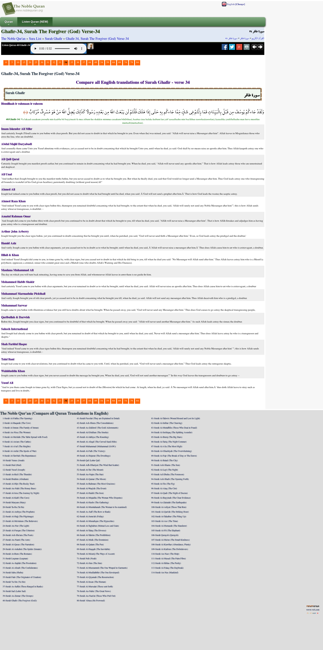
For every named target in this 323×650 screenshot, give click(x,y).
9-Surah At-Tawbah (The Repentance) (19, 455)
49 (95, 62)
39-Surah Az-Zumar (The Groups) (18, 595)
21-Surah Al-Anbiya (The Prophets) (19, 511)
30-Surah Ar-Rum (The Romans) (17, 553)
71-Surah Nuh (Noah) (86, 558)
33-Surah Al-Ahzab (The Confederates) (20, 567)
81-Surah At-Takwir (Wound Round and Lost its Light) (175, 418)
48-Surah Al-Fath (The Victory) (91, 450)
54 (101, 62)
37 (83, 62)
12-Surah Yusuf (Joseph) (14, 469)
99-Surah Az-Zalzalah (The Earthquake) (169, 502)
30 (42, 62)
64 (113, 62)
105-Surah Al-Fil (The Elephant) (165, 530)
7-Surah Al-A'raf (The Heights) (17, 446)
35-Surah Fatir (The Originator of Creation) (22, 576)
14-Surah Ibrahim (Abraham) (16, 478)
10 (18, 62)
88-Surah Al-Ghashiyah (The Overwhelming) (171, 450)
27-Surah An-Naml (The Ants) (16, 539)
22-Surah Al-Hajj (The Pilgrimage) (18, 516)
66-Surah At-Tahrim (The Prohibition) (93, 534)
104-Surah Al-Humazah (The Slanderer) (169, 525)
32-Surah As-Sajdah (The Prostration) (19, 562)
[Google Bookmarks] (239, 48)
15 (24, 62)
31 (48, 62)
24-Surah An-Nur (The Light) (16, 525)
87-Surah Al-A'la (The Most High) (166, 446)
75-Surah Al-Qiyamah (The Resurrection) (95, 576)
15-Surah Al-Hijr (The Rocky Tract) (19, 483)
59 (107, 62)
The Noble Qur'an (13, 38)
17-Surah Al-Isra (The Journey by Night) (21, 492)
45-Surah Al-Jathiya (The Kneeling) (93, 436)
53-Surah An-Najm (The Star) (90, 474)
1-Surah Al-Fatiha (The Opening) (17, 418)
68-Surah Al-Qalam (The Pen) (90, 544)
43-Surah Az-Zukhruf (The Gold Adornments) (97, 427)
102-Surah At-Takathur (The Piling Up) (168, 516)
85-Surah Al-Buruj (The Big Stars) (166, 436)
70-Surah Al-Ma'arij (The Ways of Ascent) (96, 553)
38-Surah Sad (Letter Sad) (14, 590)
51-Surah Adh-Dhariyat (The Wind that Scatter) (98, 464)
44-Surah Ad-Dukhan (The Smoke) (92, 432)
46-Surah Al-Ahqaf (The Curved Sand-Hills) (97, 441)
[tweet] (232, 48)
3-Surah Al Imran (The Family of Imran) (21, 427)
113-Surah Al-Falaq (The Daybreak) (167, 567)
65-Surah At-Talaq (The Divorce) (91, 530)
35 (71, 62)
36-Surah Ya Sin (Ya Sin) (14, 581)
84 (137, 62)
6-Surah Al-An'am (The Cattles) (17, 441)
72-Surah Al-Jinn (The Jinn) (89, 562)
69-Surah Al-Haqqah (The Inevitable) (93, 548)
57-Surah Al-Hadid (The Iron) (90, 492)
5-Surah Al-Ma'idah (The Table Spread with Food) (25, 436)
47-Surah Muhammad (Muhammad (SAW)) (96, 446)
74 (125, 62)
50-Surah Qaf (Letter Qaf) (88, 460)
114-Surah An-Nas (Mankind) (164, 572)
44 (89, 62)
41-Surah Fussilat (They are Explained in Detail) (98, 418)
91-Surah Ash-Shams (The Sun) (165, 464)
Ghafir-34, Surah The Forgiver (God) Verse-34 (97, 38)
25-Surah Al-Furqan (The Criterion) (19, 530)
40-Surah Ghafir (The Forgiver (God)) (20, 600)
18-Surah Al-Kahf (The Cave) (16, 497)
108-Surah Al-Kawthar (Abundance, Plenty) (171, 544)
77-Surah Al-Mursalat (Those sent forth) (95, 586)
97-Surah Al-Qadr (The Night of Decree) (169, 492)
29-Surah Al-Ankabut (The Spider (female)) (22, 548)
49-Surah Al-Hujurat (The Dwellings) (93, 455)
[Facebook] (225, 48)
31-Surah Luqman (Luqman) (15, 558)
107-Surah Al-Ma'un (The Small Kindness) (170, 539)
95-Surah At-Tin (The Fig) (163, 483)
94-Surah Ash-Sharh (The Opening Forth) (170, 478)
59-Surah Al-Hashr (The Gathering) (93, 502)
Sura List (35, 38)
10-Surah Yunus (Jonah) (13, 460)
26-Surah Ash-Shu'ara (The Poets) (18, 534)
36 (77, 62)
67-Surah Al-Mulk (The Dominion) (92, 539)
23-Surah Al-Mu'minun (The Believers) (20, 520)
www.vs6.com (312, 609)
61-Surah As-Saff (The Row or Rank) (93, 511)
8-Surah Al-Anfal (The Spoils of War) (19, 450)
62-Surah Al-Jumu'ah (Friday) (90, 516)
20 (30, 62)
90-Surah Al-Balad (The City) (164, 460)
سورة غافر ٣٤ (231, 38)
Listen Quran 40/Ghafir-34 (16, 45)
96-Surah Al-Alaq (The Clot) (164, 488)
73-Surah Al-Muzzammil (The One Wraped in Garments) (102, 567)
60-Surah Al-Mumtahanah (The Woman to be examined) (102, 506)
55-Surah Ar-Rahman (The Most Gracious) (96, 483)
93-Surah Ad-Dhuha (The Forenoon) (167, 474)
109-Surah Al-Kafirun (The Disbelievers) (169, 548)
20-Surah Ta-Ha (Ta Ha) (13, 506)
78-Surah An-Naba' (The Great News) (94, 590)
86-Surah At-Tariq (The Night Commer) (169, 441)
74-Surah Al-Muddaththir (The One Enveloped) (98, 572)
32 (54, 62)
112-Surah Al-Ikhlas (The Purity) (166, 562)
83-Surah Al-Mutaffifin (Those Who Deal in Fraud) (174, 427)
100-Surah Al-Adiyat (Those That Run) (168, 506)
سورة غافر (244, 38)
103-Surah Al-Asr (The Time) (164, 520)
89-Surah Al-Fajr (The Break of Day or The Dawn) (174, 455)
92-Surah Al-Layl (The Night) (164, 469)
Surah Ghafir (53, 38)
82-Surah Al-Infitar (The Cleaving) (166, 422)
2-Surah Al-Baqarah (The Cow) (17, 422)
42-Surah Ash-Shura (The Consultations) (95, 422)
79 (131, 62)
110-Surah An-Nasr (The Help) (165, 553)
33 (60, 62)
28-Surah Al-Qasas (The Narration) (18, 544)
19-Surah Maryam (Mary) (14, 502)
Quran (8, 23)
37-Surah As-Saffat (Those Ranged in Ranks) (23, 586)
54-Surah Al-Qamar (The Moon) (91, 478)
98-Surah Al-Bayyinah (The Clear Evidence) (171, 497)
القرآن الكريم (258, 38)
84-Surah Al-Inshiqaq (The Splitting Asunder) (171, 432)
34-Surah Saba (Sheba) (13, 572)
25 (36, 62)
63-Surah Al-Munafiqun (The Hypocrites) (95, 520)
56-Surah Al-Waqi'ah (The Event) (91, 488)
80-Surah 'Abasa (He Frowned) (91, 600)
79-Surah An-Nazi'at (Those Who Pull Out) (96, 595)
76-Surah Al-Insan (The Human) (91, 581)
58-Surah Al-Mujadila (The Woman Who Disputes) (99, 497)
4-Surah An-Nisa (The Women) (17, 432)
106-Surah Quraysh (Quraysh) (165, 534)
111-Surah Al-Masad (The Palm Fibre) (168, 558)
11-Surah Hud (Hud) (12, 464)
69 (119, 62)
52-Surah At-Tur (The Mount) (90, 469)
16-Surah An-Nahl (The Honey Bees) (19, 488)
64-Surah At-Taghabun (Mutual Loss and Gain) (98, 525)
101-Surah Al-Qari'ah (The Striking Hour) (170, 511)
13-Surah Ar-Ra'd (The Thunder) (17, 474)
